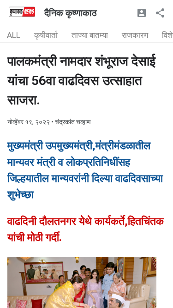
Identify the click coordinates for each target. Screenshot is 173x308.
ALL (13, 35)
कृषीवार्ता (46, 35)
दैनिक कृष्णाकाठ (70, 12)
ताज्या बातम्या (90, 35)
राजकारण (135, 35)
